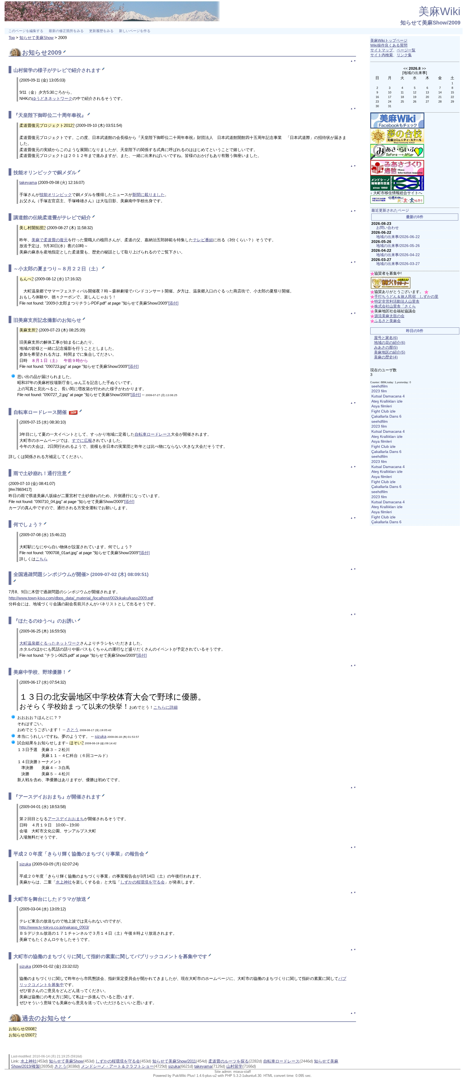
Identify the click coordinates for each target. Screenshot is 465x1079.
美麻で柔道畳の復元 (49, 240)
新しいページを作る (134, 31)
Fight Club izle (383, 411)
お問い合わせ (387, 228)
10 (389, 92)
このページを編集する (25, 31)
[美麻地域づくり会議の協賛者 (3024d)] (390, 283)
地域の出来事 (414, 73)
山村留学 (23, 70)
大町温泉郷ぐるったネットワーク (49, 643)
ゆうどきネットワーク (52, 98)
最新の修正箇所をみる (66, 31)
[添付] (173, 303)
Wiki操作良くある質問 (388, 45)
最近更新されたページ (390, 210)
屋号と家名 (386, 338)
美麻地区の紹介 (389, 352)
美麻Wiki (439, 11)
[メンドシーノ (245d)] (397, 183)
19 (414, 97)
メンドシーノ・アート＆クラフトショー (117, 1066)
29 (452, 101)
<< (405, 68)
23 (377, 101)
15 (452, 92)
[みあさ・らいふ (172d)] (397, 152)
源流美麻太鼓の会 (389, 316)
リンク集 (404, 55)
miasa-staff (242, 1072)
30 (377, 106)
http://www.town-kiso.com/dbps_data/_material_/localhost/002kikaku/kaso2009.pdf (81, 598)
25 (402, 101)
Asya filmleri (381, 406)
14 (440, 92)
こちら (42, 559)
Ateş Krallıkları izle (387, 401)
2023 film (379, 391)
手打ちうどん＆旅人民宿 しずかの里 (406, 297)
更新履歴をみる (101, 31)
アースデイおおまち (66, 818)
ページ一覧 (406, 50)
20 (427, 97)
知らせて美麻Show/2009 (430, 23)
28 (440, 101)
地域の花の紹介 (389, 343)
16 (377, 97)
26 (414, 101)
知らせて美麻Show (36, 37)
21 (440, 97)
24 (389, 101)
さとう (72, 729)
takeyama (28, 182)
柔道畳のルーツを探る (228, 1061)
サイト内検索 (381, 55)
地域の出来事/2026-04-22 (398, 255)
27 (427, 101)
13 (427, 92)
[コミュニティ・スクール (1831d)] (397, 136)
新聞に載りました (148, 194)
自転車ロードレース (35, 412)
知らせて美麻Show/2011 (174, 1061)
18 (402, 97)
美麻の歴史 (386, 357)
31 (389, 106)
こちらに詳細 (165, 707)
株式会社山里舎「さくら (395, 306)
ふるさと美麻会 (387, 321)
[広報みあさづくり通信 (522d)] (397, 168)
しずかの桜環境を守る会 (142, 882)
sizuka (100, 736)
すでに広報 (82, 440)
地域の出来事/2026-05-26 (398, 246)
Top (12, 37)
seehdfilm (379, 386)
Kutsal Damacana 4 (388, 396)
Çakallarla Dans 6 (386, 416)
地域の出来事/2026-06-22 (398, 237)
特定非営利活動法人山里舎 (397, 301)
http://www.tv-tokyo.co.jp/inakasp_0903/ (54, 927)
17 (389, 97)
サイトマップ (381, 50)
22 (452, 97)
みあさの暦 (386, 347)
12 (414, 92)
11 (402, 92)
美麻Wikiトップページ (388, 41)
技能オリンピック (56, 194)
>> (424, 68)
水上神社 (64, 882)
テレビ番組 (203, 240)
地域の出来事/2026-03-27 (398, 264)
